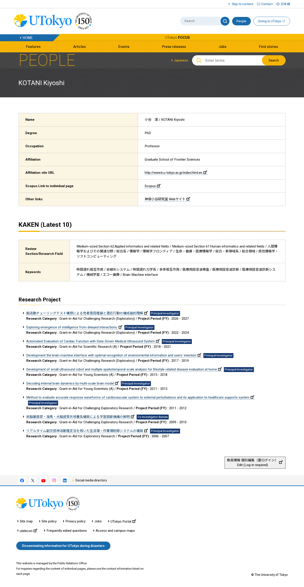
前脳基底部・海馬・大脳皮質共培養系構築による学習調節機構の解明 (78, 417)
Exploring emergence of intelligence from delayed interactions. (72, 327)
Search (274, 60)
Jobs (98, 521)
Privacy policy (75, 521)
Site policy (49, 521)
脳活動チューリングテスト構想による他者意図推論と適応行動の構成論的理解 (84, 313)
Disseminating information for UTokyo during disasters (63, 546)
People (241, 21)
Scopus (150, 186)
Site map (26, 521)
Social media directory (91, 480)
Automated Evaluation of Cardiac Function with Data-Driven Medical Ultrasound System (90, 341)
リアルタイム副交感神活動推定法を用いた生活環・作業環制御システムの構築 (84, 431)
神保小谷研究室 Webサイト (165, 199)
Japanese (181, 60)
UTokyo (177, 37)
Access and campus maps (115, 530)
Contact (267, 4)
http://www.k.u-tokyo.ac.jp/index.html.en (173, 173)
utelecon (26, 531)
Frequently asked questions (67, 530)
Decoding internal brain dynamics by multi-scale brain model (70, 383)
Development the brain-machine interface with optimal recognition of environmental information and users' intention (111, 355)
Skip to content (242, 4)
